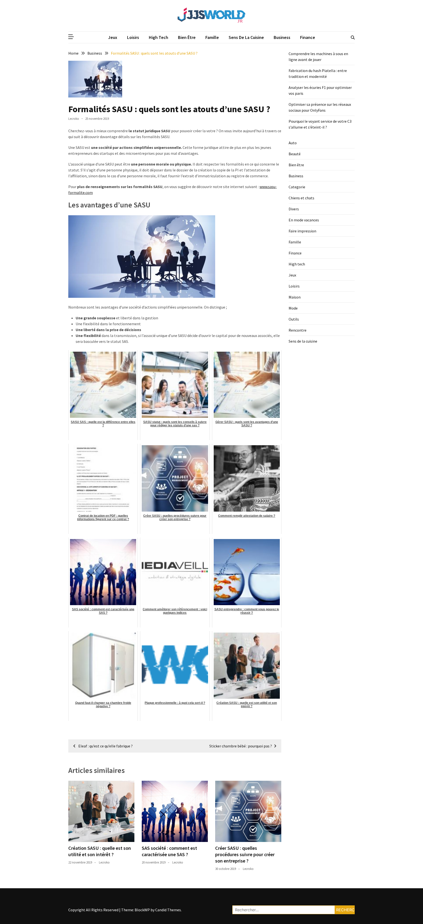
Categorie (297, 186)
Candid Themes (168, 909)
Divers (294, 208)
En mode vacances (304, 219)
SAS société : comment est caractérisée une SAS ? (169, 851)
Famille (212, 37)
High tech (158, 37)
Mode (293, 308)
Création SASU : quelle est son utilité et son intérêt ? (99, 851)
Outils (294, 319)
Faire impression (302, 230)
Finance (307, 37)
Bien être (187, 37)
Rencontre (297, 330)
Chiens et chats (301, 197)
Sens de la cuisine (246, 37)
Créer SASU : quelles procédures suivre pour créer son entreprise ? (245, 854)
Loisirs (133, 37)
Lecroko (73, 119)
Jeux (112, 37)
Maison (295, 297)
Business (282, 37)
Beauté (295, 153)
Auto (293, 142)
